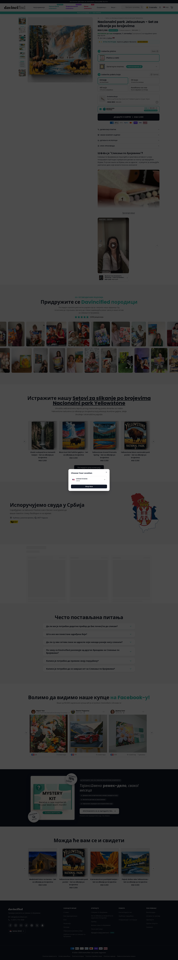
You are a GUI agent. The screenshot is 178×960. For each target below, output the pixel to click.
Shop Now (89, 486)
